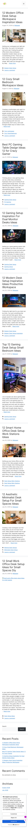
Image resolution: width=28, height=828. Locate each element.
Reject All (14, 817)
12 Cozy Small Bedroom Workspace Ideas (12, 82)
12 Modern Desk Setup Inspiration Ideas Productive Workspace (12, 282)
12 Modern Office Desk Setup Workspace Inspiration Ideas (13, 17)
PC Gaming (7, 202)
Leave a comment (9, 70)
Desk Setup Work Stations (12, 481)
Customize (14, 814)
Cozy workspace (9, 131)
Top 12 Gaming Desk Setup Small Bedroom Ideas (13, 347)
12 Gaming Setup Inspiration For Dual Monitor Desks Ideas (12, 217)
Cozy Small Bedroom (10, 133)
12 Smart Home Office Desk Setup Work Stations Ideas (13, 432)
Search (4, 726)
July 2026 (5, 790)
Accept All (14, 821)
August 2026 (6, 787)
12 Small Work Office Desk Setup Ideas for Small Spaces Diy (13, 565)
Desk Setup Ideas (9, 716)
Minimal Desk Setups (10, 547)
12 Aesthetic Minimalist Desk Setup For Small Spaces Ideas (12, 499)
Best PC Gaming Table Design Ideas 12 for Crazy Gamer (13, 149)
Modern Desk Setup (10, 68)
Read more (12, 63)
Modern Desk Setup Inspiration (13, 333)
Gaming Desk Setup (10, 199)
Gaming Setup (8, 266)
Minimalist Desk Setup (11, 550)
